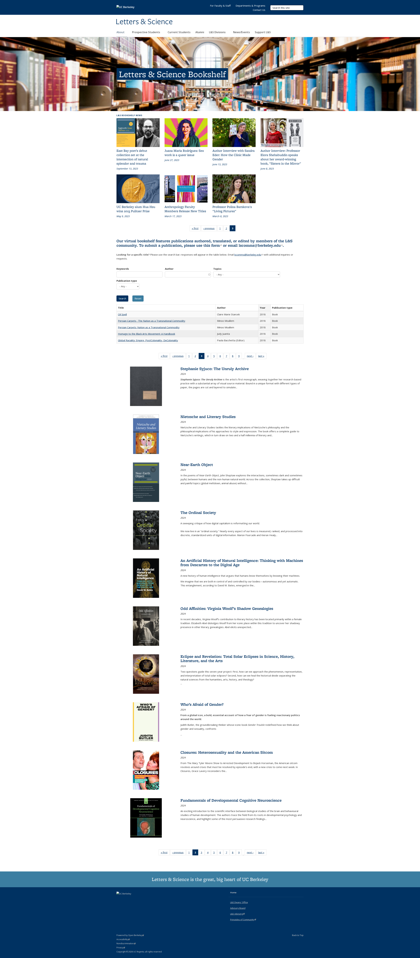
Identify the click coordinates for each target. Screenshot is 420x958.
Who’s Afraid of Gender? (201, 704)
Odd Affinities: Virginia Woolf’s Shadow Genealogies (226, 608)
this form (212, 245)
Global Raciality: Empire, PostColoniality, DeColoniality (148, 340)
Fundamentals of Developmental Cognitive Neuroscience (231, 800)
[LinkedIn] (126, 899)
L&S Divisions (217, 32)
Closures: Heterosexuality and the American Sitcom (226, 752)
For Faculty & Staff (220, 5)
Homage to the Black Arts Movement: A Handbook (146, 333)
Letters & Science (144, 22)
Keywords (122, 268)
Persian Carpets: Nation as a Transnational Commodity (148, 327)
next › (251, 356)
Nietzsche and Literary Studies (208, 416)
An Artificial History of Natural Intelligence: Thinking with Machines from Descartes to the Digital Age (241, 562)
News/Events (241, 32)
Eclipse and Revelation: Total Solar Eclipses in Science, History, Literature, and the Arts (237, 658)
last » (262, 356)
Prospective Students (146, 32)
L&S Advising (237, 913)
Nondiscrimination (126, 943)
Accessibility (123, 939)
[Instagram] (132, 899)
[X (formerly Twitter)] (119, 899)
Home (233, 892)
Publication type (126, 280)
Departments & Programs (250, 5)
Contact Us (259, 9)
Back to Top (298, 935)
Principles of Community (243, 919)
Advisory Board (237, 908)
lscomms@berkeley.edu (261, 245)
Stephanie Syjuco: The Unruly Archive (214, 368)
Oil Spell (122, 314)
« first (196, 229)
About (120, 32)
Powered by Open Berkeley (130, 935)
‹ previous (210, 229)
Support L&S (263, 32)
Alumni (199, 32)
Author (169, 268)
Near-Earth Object (196, 464)
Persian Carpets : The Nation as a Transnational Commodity (151, 320)
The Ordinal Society (198, 512)
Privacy (120, 947)
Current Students (179, 32)
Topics (217, 268)
